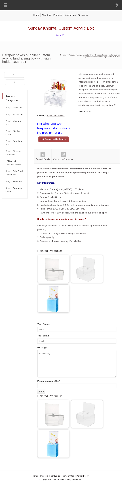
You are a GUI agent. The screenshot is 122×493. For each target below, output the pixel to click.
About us (46, 15)
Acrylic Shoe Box (14, 181)
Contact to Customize (55, 139)
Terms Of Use (68, 476)
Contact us (70, 15)
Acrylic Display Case (13, 133)
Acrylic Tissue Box (15, 114)
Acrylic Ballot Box (14, 107)
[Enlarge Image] (55, 74)
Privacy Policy (82, 476)
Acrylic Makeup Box (13, 123)
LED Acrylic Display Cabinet (13, 163)
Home (36, 15)
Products (57, 15)
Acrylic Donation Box (55, 115)
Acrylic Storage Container (13, 153)
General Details (43, 159)
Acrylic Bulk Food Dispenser (14, 173)
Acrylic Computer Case (14, 190)
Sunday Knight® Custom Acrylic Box (61, 28)
